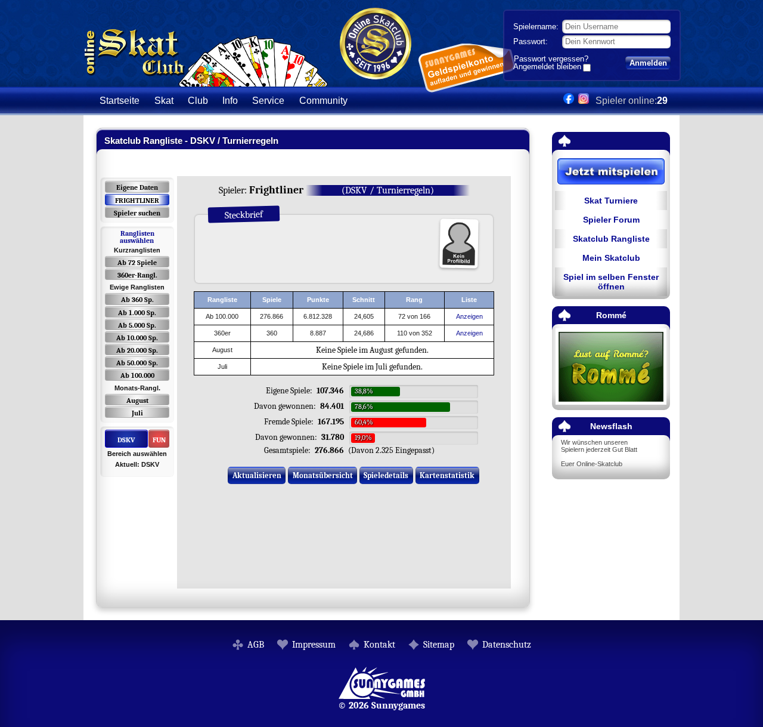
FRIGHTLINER (137, 200)
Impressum (314, 644)
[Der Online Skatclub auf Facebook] (569, 100)
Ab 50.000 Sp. (137, 363)
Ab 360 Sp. (137, 299)
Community (323, 101)
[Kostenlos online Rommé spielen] (611, 367)
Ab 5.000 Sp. (137, 325)
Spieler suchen (137, 213)
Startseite (119, 101)
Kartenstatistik (447, 475)
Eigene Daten (137, 187)
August (137, 400)
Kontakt (379, 644)
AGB (255, 644)
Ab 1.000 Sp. (137, 313)
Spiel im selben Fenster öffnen (611, 281)
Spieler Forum (611, 219)
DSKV (126, 440)
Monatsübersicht (323, 475)
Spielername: (536, 26)
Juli (137, 413)
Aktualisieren (256, 475)
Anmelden (648, 62)
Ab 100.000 (137, 375)
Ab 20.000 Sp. (137, 350)
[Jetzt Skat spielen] (611, 172)
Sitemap (438, 644)
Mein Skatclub (611, 258)
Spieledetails (386, 475)
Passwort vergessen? (551, 58)
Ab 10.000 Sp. (137, 338)
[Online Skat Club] (205, 80)
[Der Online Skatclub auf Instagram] (584, 100)
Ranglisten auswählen (137, 237)
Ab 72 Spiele (137, 262)
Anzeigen (469, 316)
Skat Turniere (611, 200)
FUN (159, 440)
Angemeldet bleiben (547, 67)
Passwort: (530, 41)
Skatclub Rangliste (611, 239)
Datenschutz (506, 644)
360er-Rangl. (137, 275)
